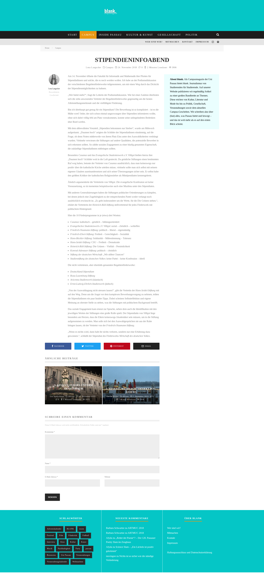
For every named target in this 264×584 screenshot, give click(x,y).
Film (61, 535)
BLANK (70, 529)
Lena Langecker (93, 67)
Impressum (202, 42)
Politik (192, 34)
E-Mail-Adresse (51, 477)
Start (72, 34)
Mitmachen (172, 42)
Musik (49, 548)
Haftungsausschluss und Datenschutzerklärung (189, 552)
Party (78, 548)
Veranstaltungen (83, 555)
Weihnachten (77, 562)
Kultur (73, 542)
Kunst (83, 542)
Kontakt (187, 42)
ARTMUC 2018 (136, 528)
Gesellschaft (169, 34)
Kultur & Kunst (139, 34)
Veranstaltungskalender (57, 562)
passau (88, 548)
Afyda (109, 538)
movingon (111, 556)
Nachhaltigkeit (64, 548)
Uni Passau (66, 555)
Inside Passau (110, 34)
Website (107, 477)
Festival (50, 535)
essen (81, 529)
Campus (88, 34)
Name (48, 463)
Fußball (85, 535)
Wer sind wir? (153, 42)
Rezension (51, 555)
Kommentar (50, 432)
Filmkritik (72, 535)
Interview (51, 542)
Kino (63, 542)
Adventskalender (54, 529)
